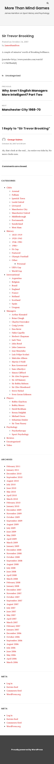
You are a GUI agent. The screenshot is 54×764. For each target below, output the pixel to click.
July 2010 (11, 484)
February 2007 (13, 626)
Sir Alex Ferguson (20, 376)
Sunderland (17, 223)
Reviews (10, 437)
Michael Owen (18, 416)
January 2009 (13, 546)
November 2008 (14, 553)
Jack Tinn (16, 340)
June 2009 (11, 531)
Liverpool (16, 205)
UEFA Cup (16, 267)
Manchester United (21, 213)
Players (10, 398)
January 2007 (13, 629)
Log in (9, 683)
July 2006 (11, 647)
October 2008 (13, 557)
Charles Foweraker (20, 321)
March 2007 (12, 622)
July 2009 (11, 528)
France (15, 292)
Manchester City (19, 209)
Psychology (12, 427)
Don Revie (16, 329)
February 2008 (13, 582)
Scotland (16, 300)
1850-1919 (17, 234)
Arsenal (15, 191)
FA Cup (15, 249)
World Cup (17, 271)
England (16, 289)
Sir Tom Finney (19, 423)
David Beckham (19, 408)
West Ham (16, 227)
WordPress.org (14, 694)
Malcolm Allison (19, 358)
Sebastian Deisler (20, 419)
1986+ (15, 245)
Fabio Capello (18, 332)
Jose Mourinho (19, 350)
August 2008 (13, 564)
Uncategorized (12, 75)
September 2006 (14, 640)
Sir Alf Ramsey (19, 379)
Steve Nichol (18, 390)
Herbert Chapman (20, 336)
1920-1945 (17, 238)
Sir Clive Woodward (21, 387)
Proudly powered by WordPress (27, 749)
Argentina (16, 278)
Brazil (14, 285)
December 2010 (14, 473)
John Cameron (18, 347)
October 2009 (13, 517)
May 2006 (11, 655)
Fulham (15, 194)
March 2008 (12, 578)
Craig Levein (17, 325)
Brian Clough (18, 318)
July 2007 (11, 607)
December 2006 (14, 633)
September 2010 (14, 477)
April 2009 (12, 538)
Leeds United (18, 202)
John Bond (17, 343)
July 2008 (11, 567)
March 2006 (12, 662)
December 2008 (14, 549)
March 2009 (12, 542)
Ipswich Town (18, 198)
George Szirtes (14, 139)
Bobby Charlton (19, 401)
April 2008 (12, 575)
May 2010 (11, 491)
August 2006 (13, 644)
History (10, 231)
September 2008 (14, 560)
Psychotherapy (19, 430)
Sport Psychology (20, 434)
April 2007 (12, 618)
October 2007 (13, 597)
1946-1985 (17, 242)
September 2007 (14, 600)
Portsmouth (17, 220)
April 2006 (12, 658)
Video (9, 445)
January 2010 (13, 506)
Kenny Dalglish (19, 412)
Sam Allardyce (18, 369)
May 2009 (11, 535)
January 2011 (13, 470)
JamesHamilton (12, 45)
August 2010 (13, 480)
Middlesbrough (19, 216)
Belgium (16, 281)
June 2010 (11, 488)
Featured (16, 252)
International (13, 274)
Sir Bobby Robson (20, 383)
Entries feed (12, 687)
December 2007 (14, 589)
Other (14, 260)
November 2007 (14, 593)
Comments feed (14, 690)
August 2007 (13, 604)
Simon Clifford (19, 372)
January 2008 (13, 586)
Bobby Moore (18, 405)
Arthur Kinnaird (19, 314)
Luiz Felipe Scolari (20, 354)
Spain (14, 303)
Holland (15, 296)
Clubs (9, 187)
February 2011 (13, 466)
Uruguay (16, 307)
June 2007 (11, 611)
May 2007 (11, 615)
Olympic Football (20, 256)
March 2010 (12, 499)
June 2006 (11, 651)
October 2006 (13, 636)
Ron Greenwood (19, 365)
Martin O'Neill (18, 361)
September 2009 (14, 520)
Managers (11, 310)
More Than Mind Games (27, 8)
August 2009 (13, 524)
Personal (21, 263)
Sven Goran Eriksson (21, 394)
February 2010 (13, 502)
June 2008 (11, 571)
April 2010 (12, 495)
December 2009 (14, 509)
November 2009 (14, 513)
